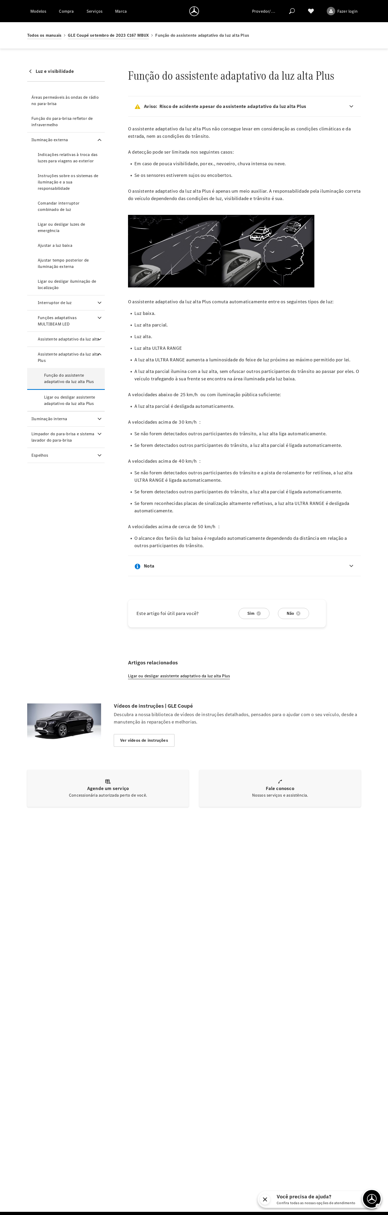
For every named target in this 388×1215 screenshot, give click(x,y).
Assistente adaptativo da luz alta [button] (68, 339)
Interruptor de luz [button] (55, 302)
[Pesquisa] (292, 11)
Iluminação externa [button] (49, 140)
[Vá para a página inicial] (194, 11)
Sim (250, 613)
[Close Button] (325, 1199)
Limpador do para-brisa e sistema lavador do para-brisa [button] (62, 437)
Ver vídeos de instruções (144, 740)
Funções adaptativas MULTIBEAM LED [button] (57, 321)
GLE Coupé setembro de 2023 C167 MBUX (108, 35)
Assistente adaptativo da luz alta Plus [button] (68, 357)
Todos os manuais (44, 35)
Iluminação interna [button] (49, 419)
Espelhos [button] (39, 455)
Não (290, 613)
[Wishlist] (311, 11)
